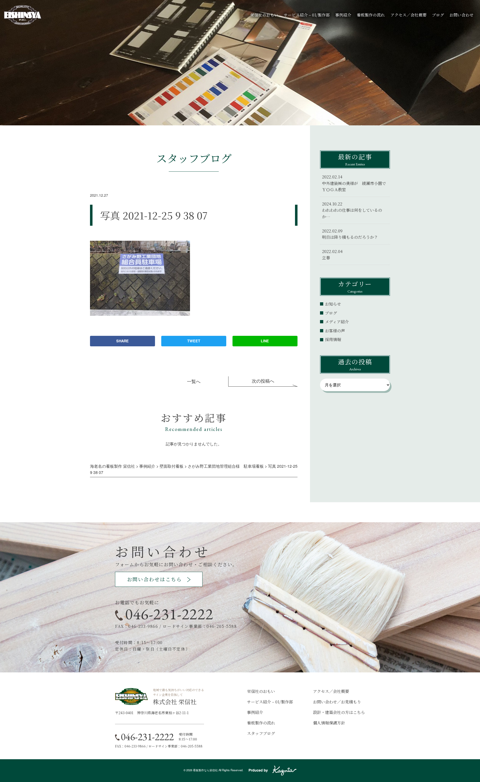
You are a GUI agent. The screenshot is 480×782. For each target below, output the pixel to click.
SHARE (122, 340)
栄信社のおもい (264, 15)
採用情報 (333, 339)
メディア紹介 (337, 322)
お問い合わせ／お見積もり (337, 702)
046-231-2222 (169, 614)
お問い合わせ (462, 15)
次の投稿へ (263, 381)
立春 (326, 257)
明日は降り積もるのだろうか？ (350, 237)
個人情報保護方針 (329, 723)
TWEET (193, 340)
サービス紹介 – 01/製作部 (307, 15)
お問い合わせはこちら (154, 579)
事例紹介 (343, 15)
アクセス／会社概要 (408, 15)
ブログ (438, 15)
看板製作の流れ (371, 15)
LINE (265, 340)
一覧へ (193, 381)
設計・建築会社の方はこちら (339, 712)
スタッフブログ (261, 733)
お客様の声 (335, 331)
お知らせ (333, 304)
